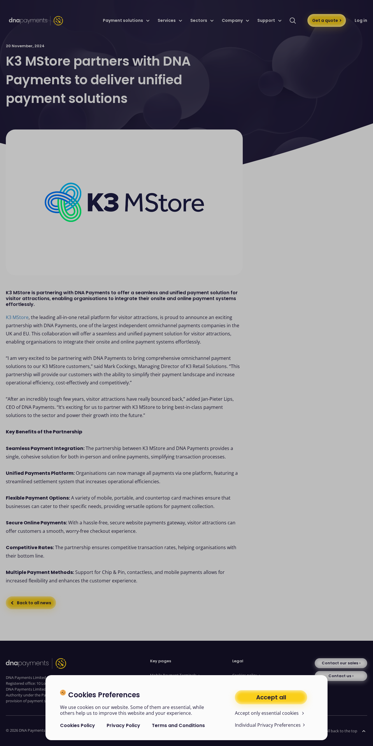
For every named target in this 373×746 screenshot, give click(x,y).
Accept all (271, 697)
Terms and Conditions (178, 725)
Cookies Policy (77, 725)
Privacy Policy (123, 725)
